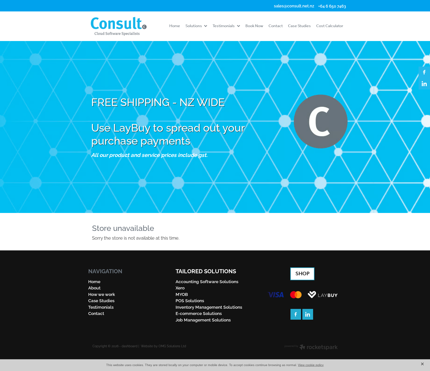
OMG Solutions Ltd (172, 346)
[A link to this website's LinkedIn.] (424, 83)
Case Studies (101, 300)
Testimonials (101, 307)
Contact (96, 313)
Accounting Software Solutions (207, 281)
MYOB (182, 294)
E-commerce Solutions (199, 313)
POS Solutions (190, 300)
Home (94, 281)
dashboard (130, 346)
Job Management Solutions (203, 319)
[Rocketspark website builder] (311, 347)
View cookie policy (311, 365)
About (94, 287)
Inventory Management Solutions (209, 307)
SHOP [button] (302, 274)
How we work (101, 294)
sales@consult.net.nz (294, 6)
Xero (180, 287)
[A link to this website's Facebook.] (424, 72)
